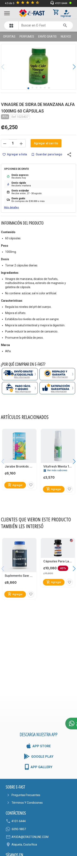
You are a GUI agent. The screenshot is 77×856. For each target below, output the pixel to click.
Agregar (15, 485)
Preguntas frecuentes (25, 795)
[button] (71, 66)
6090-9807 (19, 829)
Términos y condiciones (27, 802)
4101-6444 (18, 821)
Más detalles (11, 207)
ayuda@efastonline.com (29, 837)
